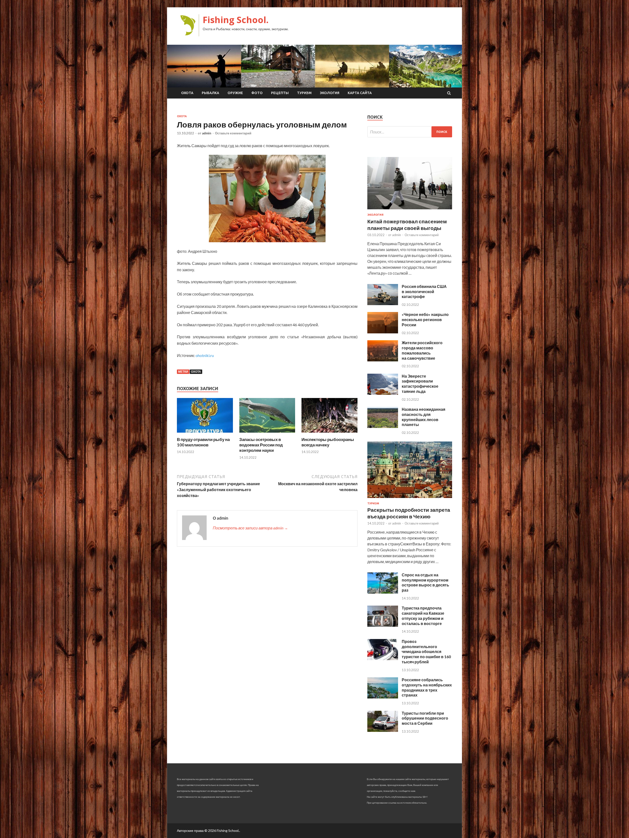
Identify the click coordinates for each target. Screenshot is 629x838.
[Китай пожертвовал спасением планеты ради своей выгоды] (409, 210)
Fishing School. (236, 20)
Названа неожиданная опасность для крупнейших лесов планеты (423, 417)
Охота (187, 93)
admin (206, 133)
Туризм (304, 93)
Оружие (235, 93)
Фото (257, 93)
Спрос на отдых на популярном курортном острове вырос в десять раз (425, 582)
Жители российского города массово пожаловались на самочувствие (422, 350)
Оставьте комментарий (233, 133)
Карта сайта (360, 93)
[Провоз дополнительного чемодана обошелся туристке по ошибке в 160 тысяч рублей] (382, 658)
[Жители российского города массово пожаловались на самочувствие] (382, 359)
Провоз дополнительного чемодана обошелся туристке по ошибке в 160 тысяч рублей (426, 651)
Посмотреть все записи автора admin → (250, 528)
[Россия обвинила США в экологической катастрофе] (382, 303)
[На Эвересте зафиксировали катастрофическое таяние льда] (382, 393)
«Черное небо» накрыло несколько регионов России (425, 319)
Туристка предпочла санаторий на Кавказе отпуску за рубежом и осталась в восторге (423, 615)
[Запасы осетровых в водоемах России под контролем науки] (267, 433)
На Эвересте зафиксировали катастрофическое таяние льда (420, 384)
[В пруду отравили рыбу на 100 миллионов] (205, 433)
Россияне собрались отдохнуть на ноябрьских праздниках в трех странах (427, 687)
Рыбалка (210, 93)
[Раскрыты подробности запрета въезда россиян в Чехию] (409, 499)
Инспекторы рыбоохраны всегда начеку (327, 442)
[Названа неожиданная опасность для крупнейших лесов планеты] (382, 426)
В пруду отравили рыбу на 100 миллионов (203, 442)
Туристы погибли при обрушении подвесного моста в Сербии (425, 718)
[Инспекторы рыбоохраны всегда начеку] (329, 433)
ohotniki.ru (205, 355)
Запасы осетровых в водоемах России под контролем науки (261, 445)
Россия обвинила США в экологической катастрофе (424, 291)
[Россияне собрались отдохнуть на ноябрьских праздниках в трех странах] (382, 697)
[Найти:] (409, 131)
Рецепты (280, 93)
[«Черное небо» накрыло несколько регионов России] (382, 331)
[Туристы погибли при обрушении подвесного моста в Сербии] (382, 730)
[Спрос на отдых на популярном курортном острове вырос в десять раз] (382, 592)
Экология (329, 93)
